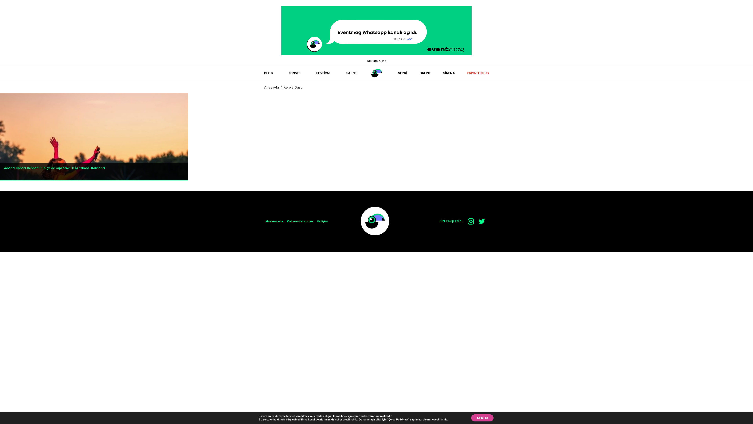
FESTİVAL (323, 73)
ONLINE (425, 73)
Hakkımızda (274, 221)
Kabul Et (482, 418)
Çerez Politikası (398, 419)
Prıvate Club (478, 73)
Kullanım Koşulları (300, 221)
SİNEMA (449, 73)
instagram (471, 221)
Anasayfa (271, 87)
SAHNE (351, 73)
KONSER (294, 73)
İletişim (322, 221)
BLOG (268, 73)
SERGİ (402, 73)
